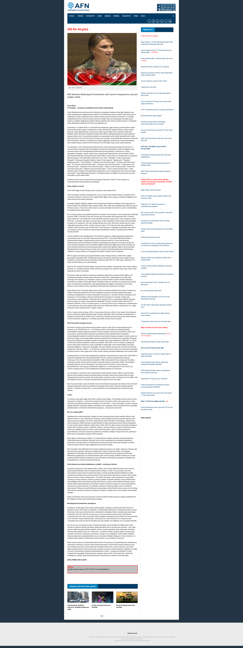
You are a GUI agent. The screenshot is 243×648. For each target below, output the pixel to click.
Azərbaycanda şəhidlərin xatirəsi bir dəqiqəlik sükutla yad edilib (78, 607)
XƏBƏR (99, 16)
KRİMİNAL (116, 16)
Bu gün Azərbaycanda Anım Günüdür (101, 606)
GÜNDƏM (80, 16)
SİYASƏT (72, 16)
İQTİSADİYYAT (90, 16)
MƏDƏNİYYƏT (126, 16)
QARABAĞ (108, 16)
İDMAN (136, 16)
